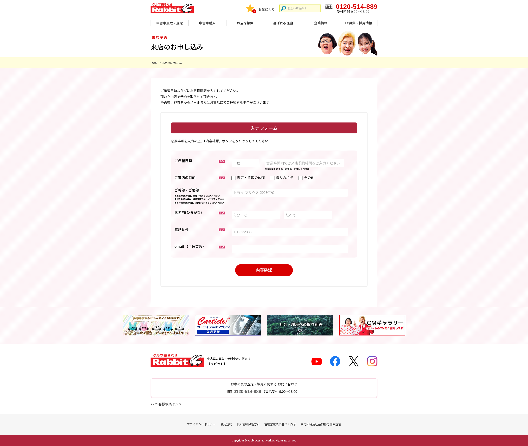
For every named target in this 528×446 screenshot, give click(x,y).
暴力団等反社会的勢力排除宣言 (321, 424)
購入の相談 (284, 177)
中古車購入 (207, 22)
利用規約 (226, 424)
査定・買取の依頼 (251, 177)
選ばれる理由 (283, 22)
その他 (309, 177)
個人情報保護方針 (248, 424)
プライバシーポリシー (201, 424)
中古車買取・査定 (169, 22)
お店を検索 (245, 22)
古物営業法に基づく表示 (280, 424)
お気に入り (266, 9)
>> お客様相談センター (168, 403)
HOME (154, 62)
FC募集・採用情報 (358, 22)
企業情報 (320, 22)
